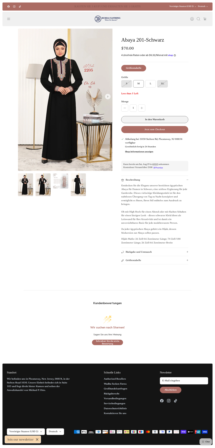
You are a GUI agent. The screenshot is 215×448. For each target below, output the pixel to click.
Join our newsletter (20, 439)
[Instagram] (14, 6)
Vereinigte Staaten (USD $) (181, 6)
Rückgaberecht (111, 394)
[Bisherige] (59, 6)
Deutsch (201, 6)
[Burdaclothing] (107, 19)
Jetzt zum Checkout (155, 129)
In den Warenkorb (155, 119)
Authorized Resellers (115, 379)
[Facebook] (8, 6)
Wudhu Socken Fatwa (115, 384)
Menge (125, 102)
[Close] (37, 439)
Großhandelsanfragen (115, 389)
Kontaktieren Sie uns (115, 413)
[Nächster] (155, 6)
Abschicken (171, 390)
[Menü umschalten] (10, 19)
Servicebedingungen (114, 403)
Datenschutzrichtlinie (115, 408)
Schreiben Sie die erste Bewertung (107, 342)
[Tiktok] (20, 6)
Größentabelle (133, 68)
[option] (65, 100)
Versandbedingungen (115, 398)
